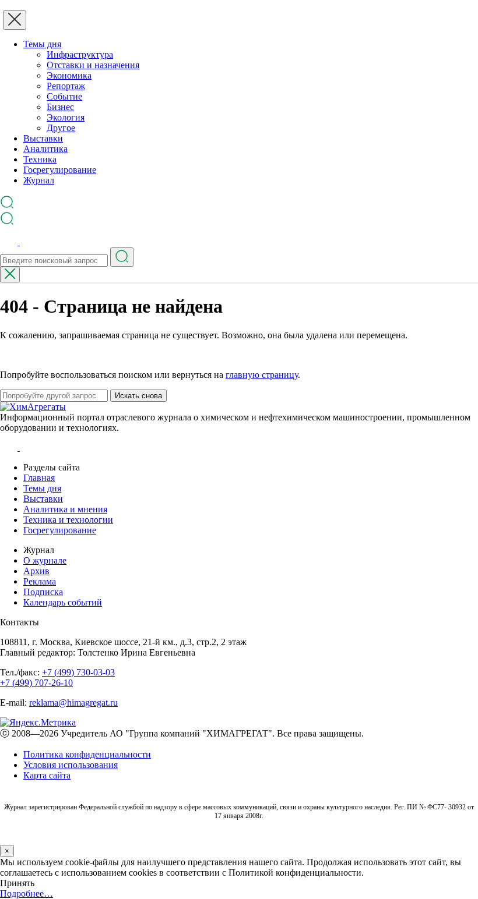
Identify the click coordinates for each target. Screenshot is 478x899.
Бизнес (60, 107)
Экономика (69, 75)
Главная (39, 478)
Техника (40, 159)
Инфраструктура (80, 54)
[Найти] (121, 257)
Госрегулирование (59, 170)
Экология (66, 117)
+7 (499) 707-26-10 (36, 683)
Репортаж (66, 86)
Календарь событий (62, 602)
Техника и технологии (68, 520)
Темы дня (42, 44)
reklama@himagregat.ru (73, 702)
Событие (64, 96)
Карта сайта (47, 775)
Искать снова (138, 395)
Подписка (43, 592)
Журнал (38, 180)
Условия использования (70, 765)
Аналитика (45, 149)
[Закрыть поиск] (10, 274)
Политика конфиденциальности (87, 754)
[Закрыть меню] (14, 20)
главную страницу (262, 375)
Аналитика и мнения (65, 509)
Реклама (39, 581)
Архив (36, 571)
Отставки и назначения (93, 65)
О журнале (44, 560)
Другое (61, 128)
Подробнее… (26, 893)
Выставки (43, 138)
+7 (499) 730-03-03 (78, 672)
